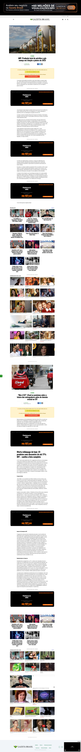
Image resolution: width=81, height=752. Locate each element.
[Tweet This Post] (40, 64)
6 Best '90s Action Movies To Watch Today (45, 297)
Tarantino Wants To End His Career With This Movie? (32, 297)
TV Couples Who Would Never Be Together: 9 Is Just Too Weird (18, 313)
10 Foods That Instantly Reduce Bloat (15, 671)
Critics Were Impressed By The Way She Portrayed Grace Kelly (18, 732)
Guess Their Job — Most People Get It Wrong (31, 671)
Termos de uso (37, 747)
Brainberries (11, 287)
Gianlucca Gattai (27, 63)
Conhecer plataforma (48, 103)
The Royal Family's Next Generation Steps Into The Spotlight (18, 356)
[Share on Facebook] (38, 64)
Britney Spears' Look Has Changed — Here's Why (16, 297)
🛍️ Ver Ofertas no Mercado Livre (32, 71)
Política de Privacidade (44, 747)
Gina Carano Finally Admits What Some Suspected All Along (41, 356)
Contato (50, 747)
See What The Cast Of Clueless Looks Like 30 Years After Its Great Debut (42, 313)
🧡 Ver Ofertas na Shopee (32, 76)
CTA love (41, 661)
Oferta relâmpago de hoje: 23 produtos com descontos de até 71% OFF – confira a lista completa (31, 454)
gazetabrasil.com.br (43, 341)
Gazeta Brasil (26, 402)
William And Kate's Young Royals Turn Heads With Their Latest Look (42, 732)
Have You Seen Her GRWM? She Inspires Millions (16, 339)
